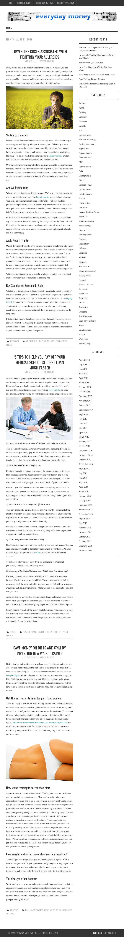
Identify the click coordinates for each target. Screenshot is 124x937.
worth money (84, 343)
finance (13, 632)
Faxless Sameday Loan (44, 3)
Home (11, 3)
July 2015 (83, 523)
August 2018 (84, 359)
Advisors (82, 103)
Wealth (82, 334)
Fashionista (99, 933)
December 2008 (85, 545)
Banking (82, 112)
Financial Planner (30, 632)
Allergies (39, 341)
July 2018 (83, 364)
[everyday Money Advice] (62, 16)
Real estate (83, 289)
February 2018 (85, 387)
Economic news (85, 184)
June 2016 (83, 477)
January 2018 (84, 391)
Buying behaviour (86, 143)
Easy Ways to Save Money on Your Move (96, 74)
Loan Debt (42, 632)
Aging (81, 107)
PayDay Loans (85, 275)
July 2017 (83, 418)
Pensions (82, 279)
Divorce (82, 180)
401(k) (38, 552)
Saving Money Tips (65, 910)
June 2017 (83, 423)
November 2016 (86, 455)
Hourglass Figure (51, 910)
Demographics (85, 175)
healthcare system (86, 221)
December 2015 (85, 504)
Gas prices (83, 207)
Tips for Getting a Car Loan (91, 62)
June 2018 (83, 368)
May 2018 (83, 373)
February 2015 (85, 527)
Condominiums (85, 153)
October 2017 (84, 405)
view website (54, 389)
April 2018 (83, 378)
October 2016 (84, 459)
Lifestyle (82, 248)
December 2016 (85, 450)
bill (80, 130)
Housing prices (85, 234)
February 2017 (85, 441)
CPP (81, 162)
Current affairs (85, 166)
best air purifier (42, 197)
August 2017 (84, 414)
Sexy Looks (10, 913)
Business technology (87, 139)
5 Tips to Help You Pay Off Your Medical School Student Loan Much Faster (39, 362)
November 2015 (86, 509)
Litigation (83, 252)
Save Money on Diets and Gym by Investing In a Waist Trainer (39, 650)
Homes (82, 230)
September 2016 (86, 464)
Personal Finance (86, 284)
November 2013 (86, 532)
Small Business (85, 316)
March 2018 (84, 382)
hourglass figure (13, 675)
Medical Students (53, 632)
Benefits (82, 125)
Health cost (14, 341)
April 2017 (83, 432)
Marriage (82, 261)
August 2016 (84, 468)
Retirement (83, 298)
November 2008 (86, 550)
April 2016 (83, 486)
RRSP (81, 302)
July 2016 (83, 473)
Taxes (81, 325)
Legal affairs (84, 243)
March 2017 (84, 436)
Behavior (82, 116)
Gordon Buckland (47, 61)
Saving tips (83, 307)
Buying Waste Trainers (34, 910)
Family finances (85, 193)
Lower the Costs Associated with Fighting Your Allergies (39, 54)
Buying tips (14, 910)
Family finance (85, 189)
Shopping (83, 311)
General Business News (89, 211)
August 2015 (84, 518)
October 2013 (84, 536)
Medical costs (84, 266)
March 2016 (84, 491)
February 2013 (85, 541)
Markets (82, 257)
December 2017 (85, 396)
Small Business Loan (65, 3)
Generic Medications (52, 341)
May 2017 (83, 427)
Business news (85, 134)
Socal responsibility (87, 320)
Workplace (83, 338)
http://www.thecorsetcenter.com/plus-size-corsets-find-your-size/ (40, 722)
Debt (81, 171)
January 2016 (84, 500)
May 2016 (83, 482)
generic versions (55, 155)
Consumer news (85, 157)
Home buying (84, 225)
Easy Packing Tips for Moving (92, 79)
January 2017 (84, 446)
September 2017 (86, 409)
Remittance (83, 293)
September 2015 (86, 514)
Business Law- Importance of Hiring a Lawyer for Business (95, 49)
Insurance (83, 239)
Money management (87, 270)
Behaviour (83, 121)
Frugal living (84, 202)
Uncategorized (85, 329)
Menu (9, 27)
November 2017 (86, 400)
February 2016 (85, 495)
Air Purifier (30, 341)
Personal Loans (23, 3)
